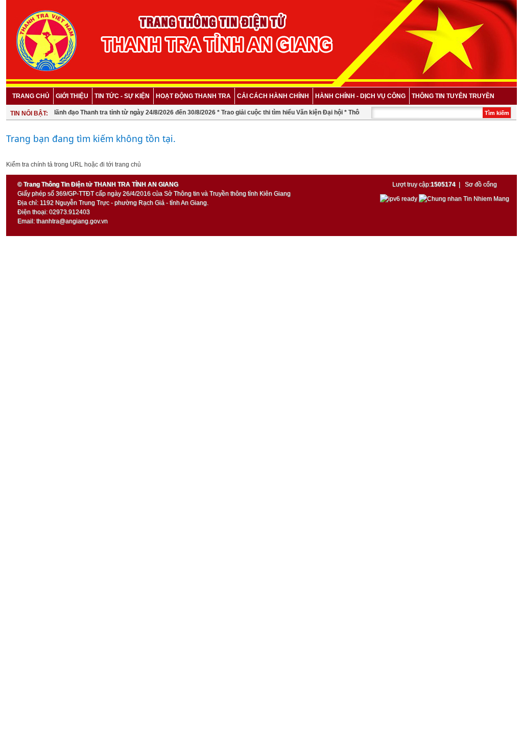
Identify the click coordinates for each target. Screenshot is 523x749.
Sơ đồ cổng (481, 184)
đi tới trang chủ (120, 164)
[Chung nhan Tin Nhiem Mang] (464, 198)
